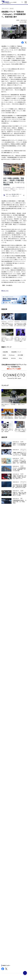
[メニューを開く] (26, 2)
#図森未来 (5, 358)
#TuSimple (12, 355)
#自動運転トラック (16, 352)
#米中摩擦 (20, 355)
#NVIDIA (13, 358)
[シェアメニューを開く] (25, 973)
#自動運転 (5, 352)
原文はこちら (5, 290)
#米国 (4, 355)
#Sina (20, 358)
